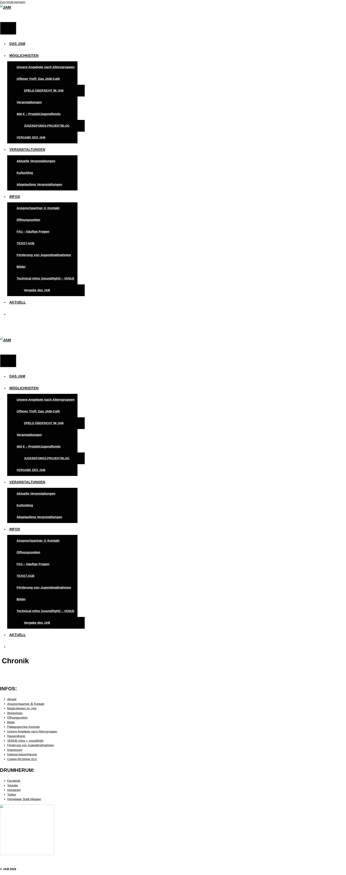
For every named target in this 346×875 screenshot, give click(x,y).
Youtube (12, 785)
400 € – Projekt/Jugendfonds (39, 114)
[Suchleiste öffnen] (2, 16)
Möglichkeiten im (21, 708)
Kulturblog (25, 173)
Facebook (13, 780)
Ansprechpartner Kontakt (38, 208)
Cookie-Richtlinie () (22, 759)
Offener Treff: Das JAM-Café (38, 79)
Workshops (15, 713)
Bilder (21, 267)
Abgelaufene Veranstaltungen (39, 184)
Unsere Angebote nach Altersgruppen (46, 67)
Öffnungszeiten (28, 220)
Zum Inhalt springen (12, 2)
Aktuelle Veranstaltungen (36, 161)
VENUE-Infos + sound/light (25, 740)
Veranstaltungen (29, 102)
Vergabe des (37, 290)
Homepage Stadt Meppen (24, 799)
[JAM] (5, 7)
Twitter (11, 794)
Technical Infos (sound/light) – (45, 278)
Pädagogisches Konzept (23, 727)
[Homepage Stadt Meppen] (27, 854)
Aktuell (11, 699)
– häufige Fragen (33, 231)
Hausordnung (16, 736)
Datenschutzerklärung (22, 754)
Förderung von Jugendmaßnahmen (44, 255)
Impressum (14, 750)
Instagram (14, 790)
